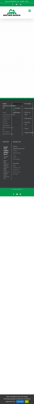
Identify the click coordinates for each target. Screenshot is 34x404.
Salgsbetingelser (27, 132)
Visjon (27, 128)
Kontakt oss (27, 123)
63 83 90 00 (13, 1)
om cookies (20, 401)
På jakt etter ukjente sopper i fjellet (6, 150)
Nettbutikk (27, 118)
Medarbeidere (27, 108)
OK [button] (27, 401)
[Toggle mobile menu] (29, 10)
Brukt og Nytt (27, 113)
